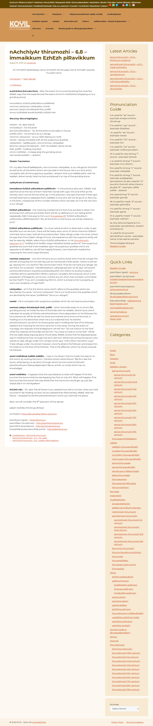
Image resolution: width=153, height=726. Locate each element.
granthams (94, 2)
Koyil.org (13, 2)
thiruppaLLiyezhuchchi (124, 564)
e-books (50, 28)
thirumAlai (117, 556)
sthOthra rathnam (121, 609)
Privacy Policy (117, 722)
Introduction (38, 14)
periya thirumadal (121, 463)
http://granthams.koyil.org (49, 423)
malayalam (116, 495)
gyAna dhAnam (123, 2)
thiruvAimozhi (70, 21)
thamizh (114, 641)
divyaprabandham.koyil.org (124, 296)
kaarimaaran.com (119, 304)
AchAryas (39, 2)
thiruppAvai (118, 569)
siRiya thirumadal (121, 475)
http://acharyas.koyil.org (48, 426)
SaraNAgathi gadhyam (125, 585)
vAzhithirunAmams (122, 621)
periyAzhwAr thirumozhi (124, 516)
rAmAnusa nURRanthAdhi (125, 471)
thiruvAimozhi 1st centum (125, 657)
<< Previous (15, 85)
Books (103, 2)
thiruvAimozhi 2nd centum (126, 661)
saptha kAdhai (119, 605)
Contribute (84, 6)
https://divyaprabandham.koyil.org (39, 414)
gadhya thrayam (120, 581)
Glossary (36, 28)
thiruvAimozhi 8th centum (126, 685)
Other (113, 573)
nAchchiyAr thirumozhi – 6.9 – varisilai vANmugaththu (35, 440)
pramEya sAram (120, 601)
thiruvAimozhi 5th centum (125, 673)
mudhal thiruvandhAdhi (124, 451)
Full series (15, 79)
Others (85, 21)
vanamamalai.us (118, 312)
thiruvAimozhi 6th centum (126, 677)
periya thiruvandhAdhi (123, 467)
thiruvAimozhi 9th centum (126, 689)
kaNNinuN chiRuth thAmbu (126, 508)
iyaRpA (56, 21)
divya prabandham (80, 2)
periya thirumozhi (121, 371)
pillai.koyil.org (134, 301)
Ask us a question (61, 6)
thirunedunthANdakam (124, 439)
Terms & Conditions (134, 722)
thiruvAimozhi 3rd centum (125, 665)
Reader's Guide (118, 246)
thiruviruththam (120, 487)
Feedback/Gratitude (43, 6)
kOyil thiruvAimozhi (122, 649)
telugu (113, 637)
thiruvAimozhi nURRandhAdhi (127, 613)
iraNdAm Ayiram (40, 21)
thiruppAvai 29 (58, 216)
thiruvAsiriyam (119, 479)
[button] (33, 35)
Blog (112, 354)
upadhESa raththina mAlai (125, 617)
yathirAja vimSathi (121, 625)
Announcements (25, 6)
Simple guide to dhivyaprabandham (75, 28)
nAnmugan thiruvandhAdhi (126, 459)
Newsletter (95, 6)
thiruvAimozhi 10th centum (126, 653)
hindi (112, 363)
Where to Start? (26, 2)
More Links (115, 319)
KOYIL (20, 23)
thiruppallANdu (120, 560)
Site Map (111, 2)
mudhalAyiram (114, 14)
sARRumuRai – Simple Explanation (110, 21)
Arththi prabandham (123, 577)
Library (104, 6)
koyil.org (134, 272)
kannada (114, 491)
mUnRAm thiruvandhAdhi (125, 455)
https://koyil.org (38, 420)
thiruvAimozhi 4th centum (126, 669)
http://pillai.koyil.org (57, 429)
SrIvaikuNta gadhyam (125, 593)
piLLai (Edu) (49, 2)
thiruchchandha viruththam (126, 552)
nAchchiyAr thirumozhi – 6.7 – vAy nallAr (29, 438)
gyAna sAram (119, 597)
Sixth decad (29, 79)
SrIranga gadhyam (123, 589)
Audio (113, 350)
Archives (114, 704)
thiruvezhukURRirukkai (124, 483)
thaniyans (57, 14)
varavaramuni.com (119, 316)
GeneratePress (39, 722)
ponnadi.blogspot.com (122, 308)
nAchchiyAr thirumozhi (36, 435)
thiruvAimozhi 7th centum (125, 681)
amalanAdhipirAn (121, 504)
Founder (74, 6)
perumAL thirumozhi (123, 548)
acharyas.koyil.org (119, 289)
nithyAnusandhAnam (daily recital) (85, 14)
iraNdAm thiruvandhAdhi (125, 447)
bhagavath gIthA (63, 2)
